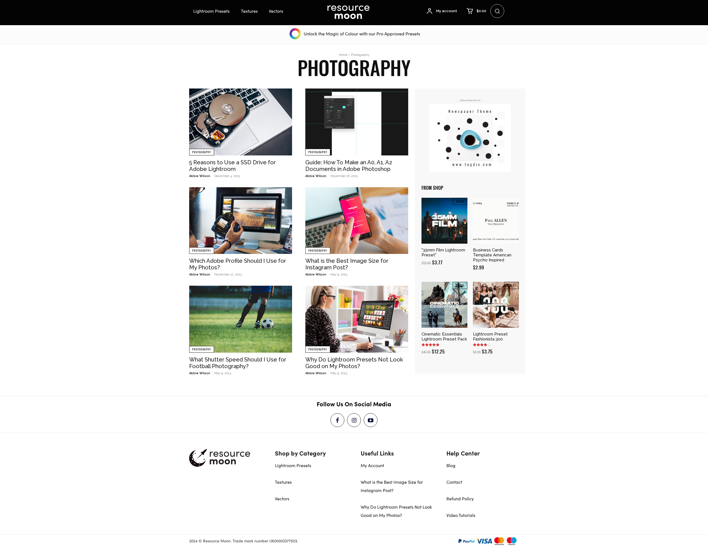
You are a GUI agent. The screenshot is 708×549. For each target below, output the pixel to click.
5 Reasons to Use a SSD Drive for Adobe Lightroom (232, 165)
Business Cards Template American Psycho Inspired (492, 255)
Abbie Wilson (199, 176)
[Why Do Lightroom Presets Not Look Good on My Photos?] (356, 319)
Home (343, 55)
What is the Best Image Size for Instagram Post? (346, 264)
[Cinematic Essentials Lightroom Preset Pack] (444, 305)
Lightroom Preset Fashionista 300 (490, 337)
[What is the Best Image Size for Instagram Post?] (356, 220)
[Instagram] (354, 420)
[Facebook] (337, 420)
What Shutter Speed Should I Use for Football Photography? (237, 363)
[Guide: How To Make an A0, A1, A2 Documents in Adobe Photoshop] (356, 122)
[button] (497, 11)
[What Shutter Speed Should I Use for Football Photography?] (240, 319)
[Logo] (348, 12)
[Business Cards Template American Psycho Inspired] (496, 221)
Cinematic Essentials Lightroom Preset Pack (444, 337)
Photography (201, 152)
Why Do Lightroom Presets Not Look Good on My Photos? (354, 363)
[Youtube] (371, 420)
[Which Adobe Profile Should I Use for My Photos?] (240, 220)
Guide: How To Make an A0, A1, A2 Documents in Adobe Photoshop (348, 165)
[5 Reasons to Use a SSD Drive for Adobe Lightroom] (240, 122)
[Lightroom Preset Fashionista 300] (496, 305)
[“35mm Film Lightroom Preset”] (444, 221)
